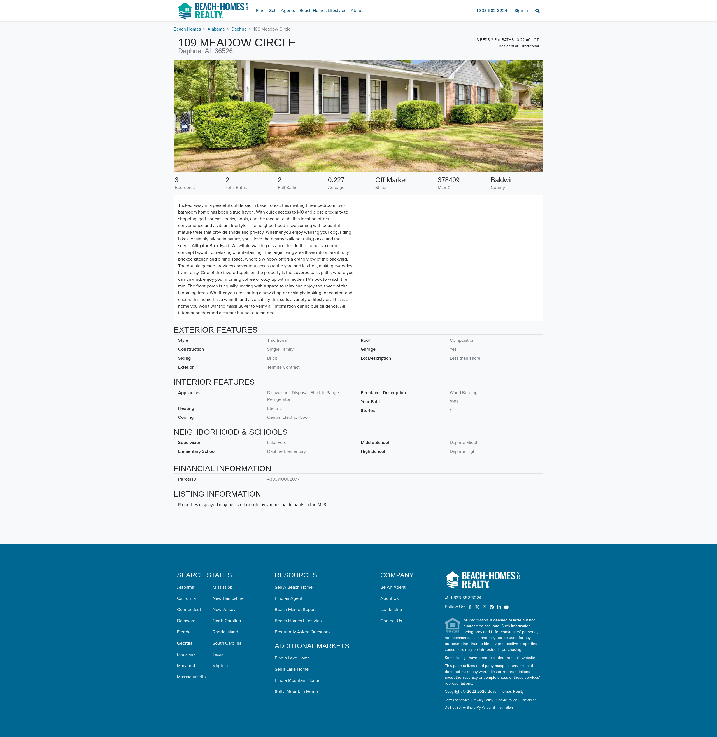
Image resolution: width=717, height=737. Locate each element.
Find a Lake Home (292, 658)
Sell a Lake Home (292, 669)
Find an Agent (288, 598)
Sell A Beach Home (294, 587)
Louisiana (186, 654)
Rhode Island (225, 632)
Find (260, 10)
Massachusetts (191, 677)
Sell (272, 10)
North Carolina (227, 621)
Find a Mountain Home (297, 680)
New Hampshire (228, 598)
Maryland (186, 665)
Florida (183, 632)
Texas (218, 654)
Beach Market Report (295, 609)
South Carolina (227, 643)
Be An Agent (393, 587)
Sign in (521, 10)
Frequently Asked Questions (302, 632)
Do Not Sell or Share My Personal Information (479, 708)
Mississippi (223, 587)
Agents (288, 10)
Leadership (391, 609)
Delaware (186, 621)
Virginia (220, 665)
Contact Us (391, 621)
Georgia (184, 643)
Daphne (239, 29)
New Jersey (224, 609)
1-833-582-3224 (491, 10)
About (357, 10)
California (186, 598)
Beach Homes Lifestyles (322, 10)
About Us (389, 598)
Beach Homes (187, 29)
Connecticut (189, 609)
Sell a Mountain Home (296, 691)
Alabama (216, 29)
